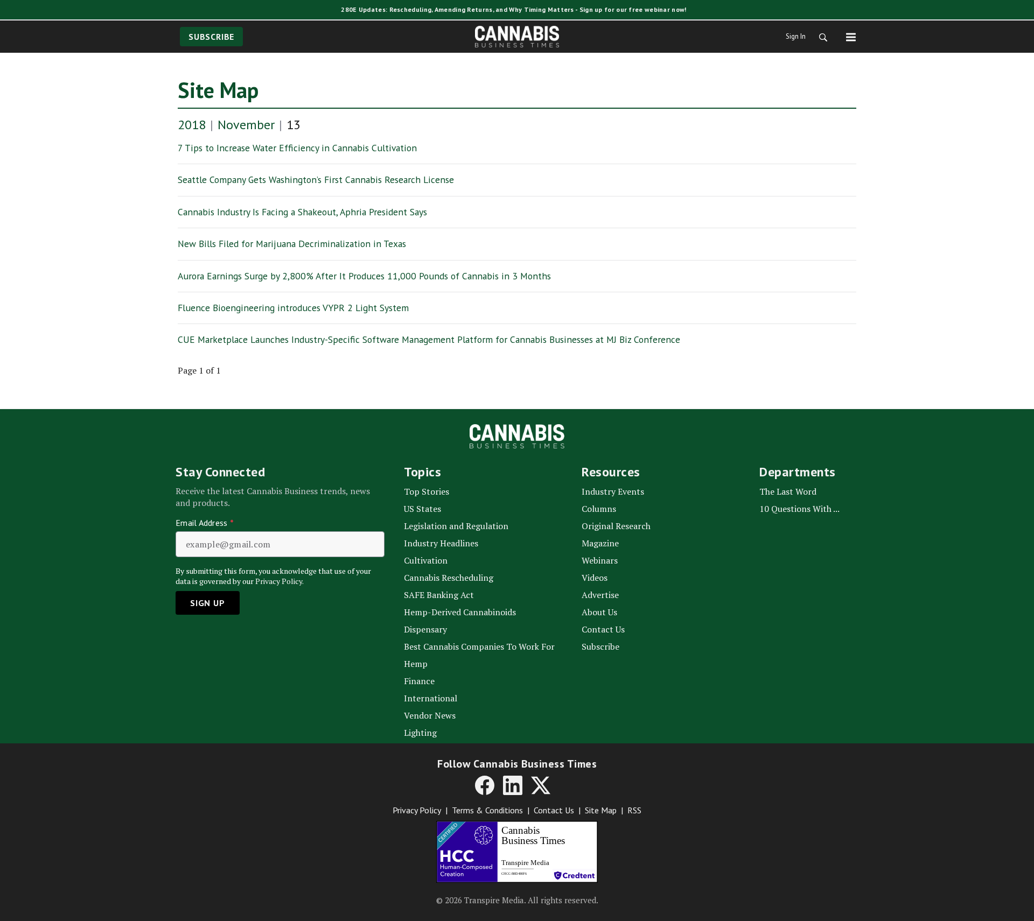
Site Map (218, 90)
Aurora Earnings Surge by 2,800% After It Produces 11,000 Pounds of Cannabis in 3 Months (364, 276)
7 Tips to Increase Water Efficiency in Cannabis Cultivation (297, 148)
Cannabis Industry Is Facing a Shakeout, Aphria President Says (302, 212)
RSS (634, 810)
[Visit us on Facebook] (484, 785)
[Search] (820, 36)
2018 (192, 124)
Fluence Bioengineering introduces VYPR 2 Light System (293, 307)
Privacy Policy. (279, 581)
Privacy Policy (417, 810)
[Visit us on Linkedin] (512, 785)
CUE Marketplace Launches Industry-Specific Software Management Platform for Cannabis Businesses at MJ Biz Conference (429, 339)
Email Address (205, 522)
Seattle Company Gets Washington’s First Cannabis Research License (316, 179)
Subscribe (211, 36)
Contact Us (554, 810)
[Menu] (851, 36)
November (246, 124)
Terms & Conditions (487, 810)
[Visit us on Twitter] (540, 785)
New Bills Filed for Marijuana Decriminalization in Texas (292, 243)
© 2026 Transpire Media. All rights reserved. (517, 900)
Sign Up (207, 602)
